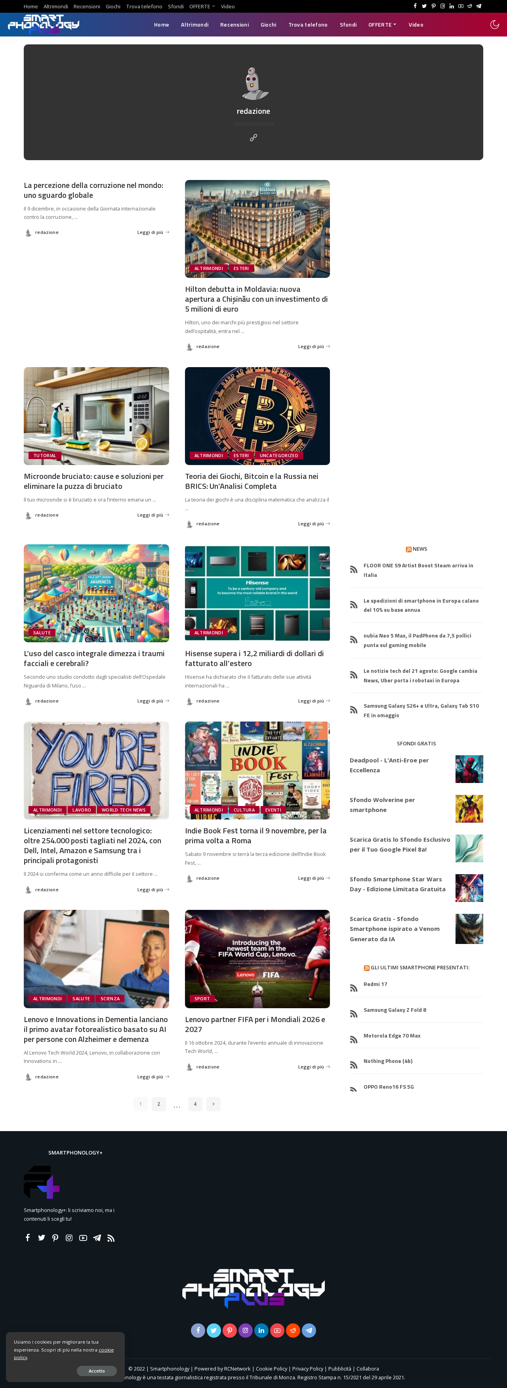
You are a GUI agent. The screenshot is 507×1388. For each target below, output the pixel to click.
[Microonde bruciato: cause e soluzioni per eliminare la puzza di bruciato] (96, 416)
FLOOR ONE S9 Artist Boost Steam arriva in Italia (418, 570)
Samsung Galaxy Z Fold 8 (395, 1009)
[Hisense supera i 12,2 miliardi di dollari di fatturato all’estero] (257, 593)
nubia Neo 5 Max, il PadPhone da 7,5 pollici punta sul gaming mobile (417, 640)
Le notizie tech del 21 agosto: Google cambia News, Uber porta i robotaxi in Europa (420, 675)
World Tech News (124, 810)
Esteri (241, 268)
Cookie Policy (271, 1368)
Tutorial (45, 455)
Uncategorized (279, 455)
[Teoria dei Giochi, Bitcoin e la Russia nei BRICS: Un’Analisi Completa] (257, 416)
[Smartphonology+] (43, 24)
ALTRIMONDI (208, 268)
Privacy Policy (307, 1368)
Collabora (367, 1368)
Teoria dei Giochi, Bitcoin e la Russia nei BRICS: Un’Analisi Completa (251, 481)
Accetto (97, 1371)
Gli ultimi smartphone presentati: (420, 967)
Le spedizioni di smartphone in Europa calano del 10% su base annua (421, 605)
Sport (202, 998)
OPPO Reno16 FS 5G (389, 1086)
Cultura (244, 810)
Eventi (273, 810)
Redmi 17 (375, 984)
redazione (47, 232)
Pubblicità (340, 1368)
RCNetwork (237, 1368)
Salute (42, 633)
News (420, 548)
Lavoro (81, 810)
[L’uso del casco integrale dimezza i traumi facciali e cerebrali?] (96, 593)
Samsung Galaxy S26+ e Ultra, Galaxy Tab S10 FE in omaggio (421, 710)
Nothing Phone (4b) (388, 1061)
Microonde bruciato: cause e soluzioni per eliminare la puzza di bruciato (94, 481)
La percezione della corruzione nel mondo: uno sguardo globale (93, 190)
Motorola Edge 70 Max (392, 1035)
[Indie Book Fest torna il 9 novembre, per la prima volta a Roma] (257, 771)
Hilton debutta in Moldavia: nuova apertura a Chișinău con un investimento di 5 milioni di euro (256, 299)
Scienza (110, 998)
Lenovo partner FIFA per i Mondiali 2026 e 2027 (255, 1024)
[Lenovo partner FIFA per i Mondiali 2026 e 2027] (257, 959)
